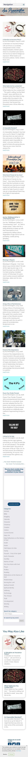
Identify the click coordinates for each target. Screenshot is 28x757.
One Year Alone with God (12, 564)
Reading (6, 572)
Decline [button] (5, 754)
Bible (5, 514)
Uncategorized (8, 601)
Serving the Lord (9, 582)
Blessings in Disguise (9, 260)
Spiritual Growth (9, 585)
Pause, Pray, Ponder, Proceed (11, 393)
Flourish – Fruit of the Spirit (12, 553)
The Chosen (8, 596)
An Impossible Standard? (10, 128)
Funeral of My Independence (11, 350)
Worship (6, 604)
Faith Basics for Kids (10, 548)
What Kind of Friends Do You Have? (12, 175)
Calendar (7, 519)
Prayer (6, 567)
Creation (6, 527)
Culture (6, 530)
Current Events (8, 532)
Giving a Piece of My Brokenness (12, 304)
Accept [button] (11, 754)
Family (6, 551)
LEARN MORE (14, 504)
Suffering (7, 590)
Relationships (8, 579)
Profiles (6, 569)
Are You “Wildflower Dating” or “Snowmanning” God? (11, 217)
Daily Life (7, 535)
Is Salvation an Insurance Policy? (12, 39)
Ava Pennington (10, 41)
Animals (6, 511)
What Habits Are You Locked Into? (12, 86)
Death (6, 543)
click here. (18, 750)
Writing (6, 606)
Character (7, 522)
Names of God (8, 561)
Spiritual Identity (9, 588)
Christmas (7, 524)
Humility (6, 559)
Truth (5, 598)
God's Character (9, 556)
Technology (7, 593)
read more (6, 62)
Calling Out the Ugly (8, 436)
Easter (6, 545)
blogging (7, 516)
